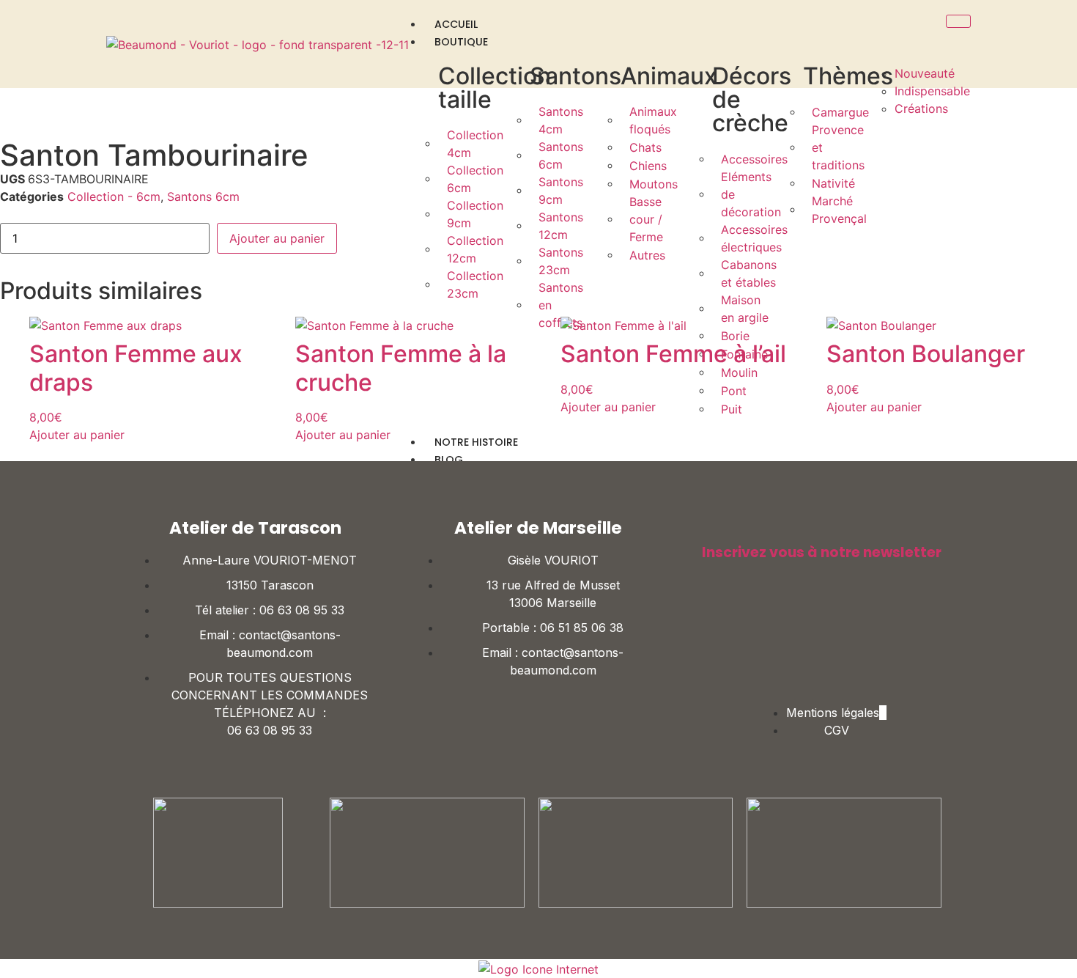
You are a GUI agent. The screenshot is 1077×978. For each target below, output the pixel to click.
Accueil (456, 24)
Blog (448, 459)
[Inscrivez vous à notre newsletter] (709, 527)
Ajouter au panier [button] (77, 434)
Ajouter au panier (277, 238)
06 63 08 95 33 (301, 610)
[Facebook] (800, 632)
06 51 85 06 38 (581, 627)
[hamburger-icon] (958, 21)
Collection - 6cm (113, 196)
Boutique (461, 41)
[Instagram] (844, 632)
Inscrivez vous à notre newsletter (821, 552)
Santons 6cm (203, 196)
